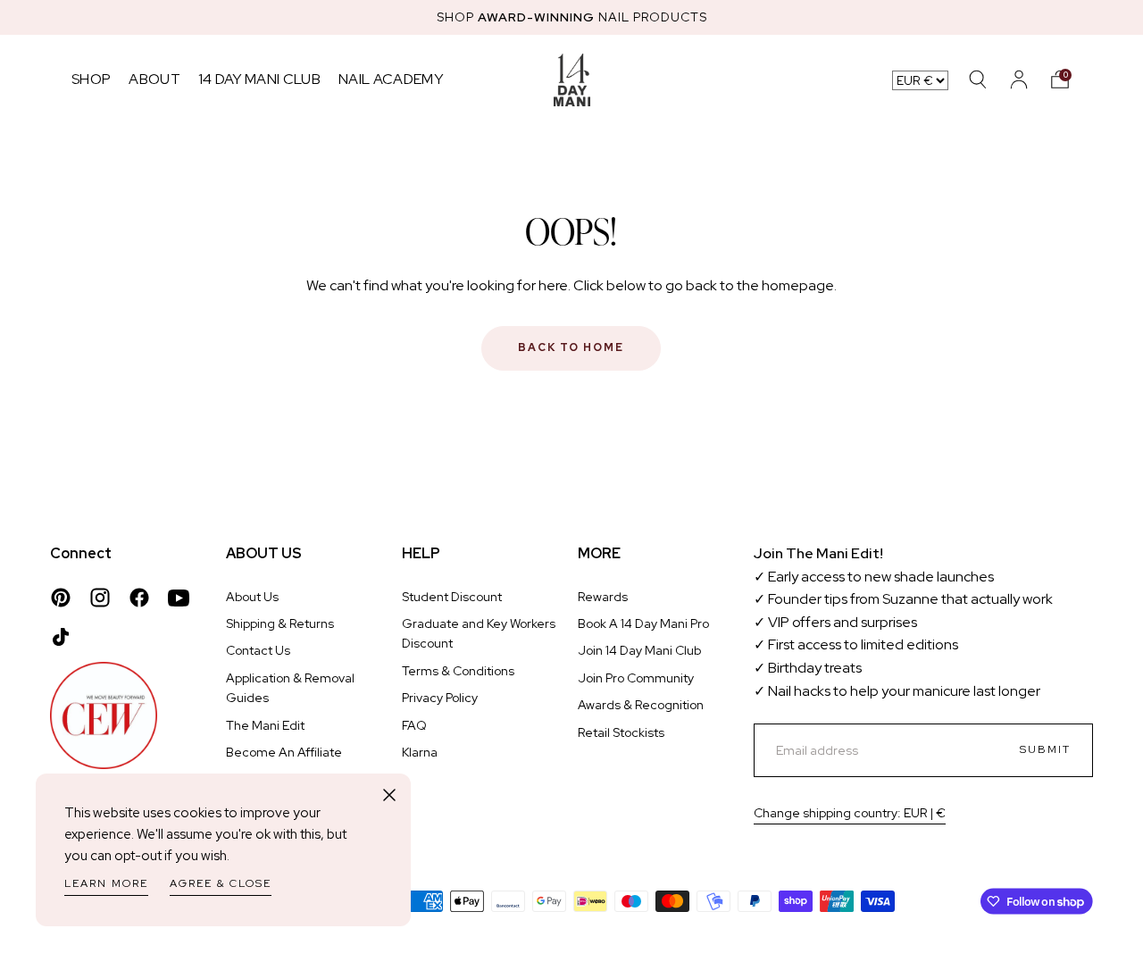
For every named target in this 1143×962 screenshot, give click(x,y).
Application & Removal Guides (290, 688)
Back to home (571, 347)
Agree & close (220, 883)
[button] (1060, 79)
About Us (252, 597)
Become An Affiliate (284, 752)
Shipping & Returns (280, 623)
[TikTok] (60, 637)
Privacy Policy (440, 698)
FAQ (414, 725)
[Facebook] (139, 597)
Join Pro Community (636, 678)
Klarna (420, 752)
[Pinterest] (60, 597)
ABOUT (154, 79)
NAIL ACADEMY (390, 79)
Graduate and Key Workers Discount (478, 633)
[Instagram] (100, 597)
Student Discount (452, 597)
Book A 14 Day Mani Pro (643, 623)
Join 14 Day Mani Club (639, 650)
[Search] (977, 79)
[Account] (1018, 79)
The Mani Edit (265, 725)
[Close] (389, 794)
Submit (1045, 749)
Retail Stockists (621, 732)
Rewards (603, 597)
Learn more (106, 883)
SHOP (91, 79)
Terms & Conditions (458, 671)
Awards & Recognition (641, 705)
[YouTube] (178, 597)
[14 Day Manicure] (572, 79)
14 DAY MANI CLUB (259, 79)
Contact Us (258, 650)
